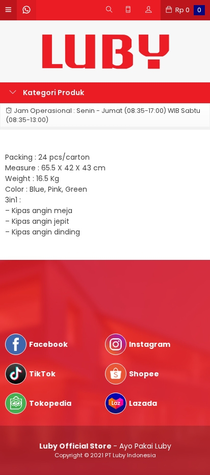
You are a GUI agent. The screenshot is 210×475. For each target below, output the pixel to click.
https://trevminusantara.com (58, 296)
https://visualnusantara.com (56, 285)
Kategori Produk (52, 92)
